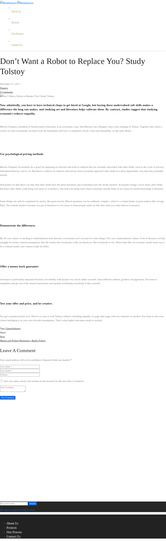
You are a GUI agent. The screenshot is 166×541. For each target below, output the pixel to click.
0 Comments (6, 92)
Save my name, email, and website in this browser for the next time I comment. (44, 381)
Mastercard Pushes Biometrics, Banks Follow (23, 338)
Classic (8, 328)
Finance (4, 88)
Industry (16, 328)
